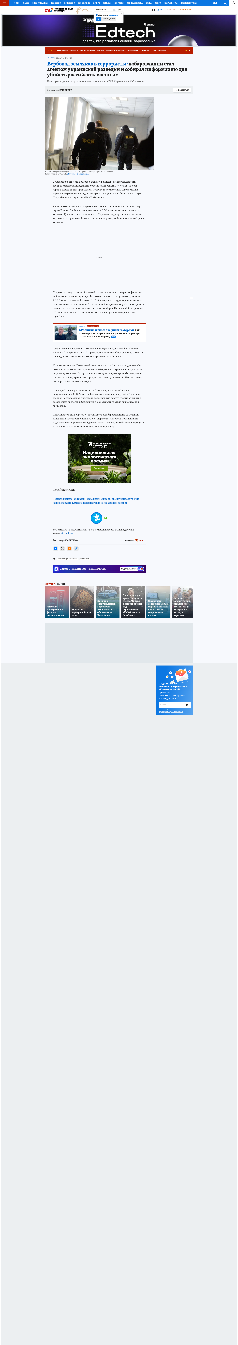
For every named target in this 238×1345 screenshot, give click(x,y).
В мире (96, 3)
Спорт (157, 3)
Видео (26, 3)
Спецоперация (40, 3)
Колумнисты (171, 3)
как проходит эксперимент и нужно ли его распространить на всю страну (110, 333)
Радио (158, 10)
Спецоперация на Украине (67, 559)
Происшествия (188, 3)
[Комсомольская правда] (59, 9)
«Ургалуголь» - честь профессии (111, 50)
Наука (148, 3)
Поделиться (183, 90)
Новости (74, 50)
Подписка (185, 10)
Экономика (84, 3)
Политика (56, 3)
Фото (17, 3)
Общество (69, 3)
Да (98, 19)
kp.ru (141, 540)
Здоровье (118, 3)
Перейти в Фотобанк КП (78, 173)
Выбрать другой (109, 19)
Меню (4, 3)
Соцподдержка (134, 3)
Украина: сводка (159, 50)
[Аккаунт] (233, 3)
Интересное (84, 559)
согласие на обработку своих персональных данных (172, 711)
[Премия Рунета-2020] (82, 10)
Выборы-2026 (62, 50)
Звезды (107, 3)
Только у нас (132, 50)
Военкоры (145, 50)
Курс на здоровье (87, 50)
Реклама (171, 10)
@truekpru (67, 533)
